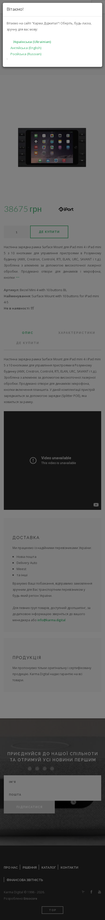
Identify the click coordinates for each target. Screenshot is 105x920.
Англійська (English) (25, 48)
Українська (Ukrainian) (32, 41)
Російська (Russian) (25, 54)
